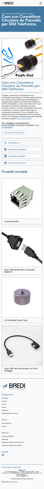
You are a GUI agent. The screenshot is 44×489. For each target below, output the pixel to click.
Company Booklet (8, 436)
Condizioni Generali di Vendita (11, 445)
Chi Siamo (5, 398)
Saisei (15, 482)
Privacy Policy (6, 467)
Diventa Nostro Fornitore (10, 413)
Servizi (4, 404)
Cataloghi (5, 439)
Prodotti (4, 401)
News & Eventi (6, 423)
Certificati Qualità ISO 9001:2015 (13, 442)
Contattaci (5, 410)
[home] (7, 3)
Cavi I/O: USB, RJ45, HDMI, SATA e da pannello (19, 13)
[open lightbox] (22, 58)
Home (3, 13)
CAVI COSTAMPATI (24, 119)
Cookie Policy (16, 467)
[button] (40, 3)
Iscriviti (4, 426)
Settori (4, 407)
